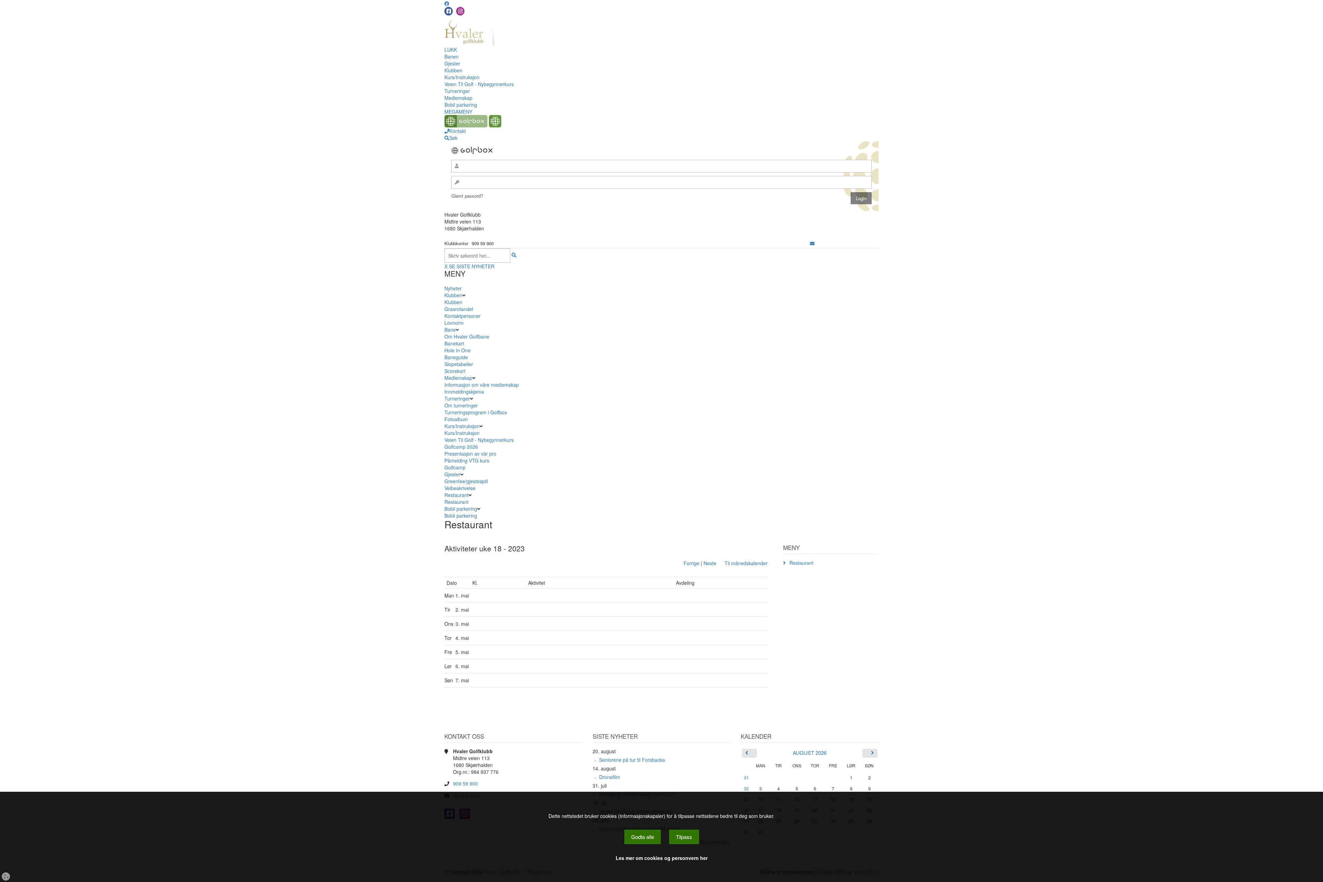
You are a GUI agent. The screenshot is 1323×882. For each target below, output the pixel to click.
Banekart (454, 343)
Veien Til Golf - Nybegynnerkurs (479, 84)
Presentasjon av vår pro (470, 453)
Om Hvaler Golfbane (466, 336)
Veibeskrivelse (459, 488)
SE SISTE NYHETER (471, 266)
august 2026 (810, 752)
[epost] (812, 243)
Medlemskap (458, 97)
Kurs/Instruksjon (462, 77)
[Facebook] (448, 11)
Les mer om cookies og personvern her (662, 857)
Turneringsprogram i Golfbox (475, 412)
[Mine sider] (446, 3)
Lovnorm (454, 322)
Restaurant (456, 494)
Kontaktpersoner (462, 315)
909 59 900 (465, 783)
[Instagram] (460, 11)
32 (746, 788)
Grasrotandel (458, 308)
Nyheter (453, 288)
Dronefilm (609, 777)
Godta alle (642, 836)
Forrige (691, 563)
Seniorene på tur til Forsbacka (632, 759)
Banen (451, 56)
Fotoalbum (456, 419)
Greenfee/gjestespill (466, 481)
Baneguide (456, 357)
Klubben (453, 70)
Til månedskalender (746, 563)
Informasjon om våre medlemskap (481, 384)
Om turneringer (461, 405)
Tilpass (684, 836)
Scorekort (454, 370)
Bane (450, 329)
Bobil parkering (460, 104)
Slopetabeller (458, 364)
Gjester (452, 63)
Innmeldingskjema (464, 391)
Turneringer (457, 90)
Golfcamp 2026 (461, 446)
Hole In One (457, 350)
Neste (710, 563)
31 (746, 777)
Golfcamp (454, 467)
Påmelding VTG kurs (466, 460)
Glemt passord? (467, 196)
